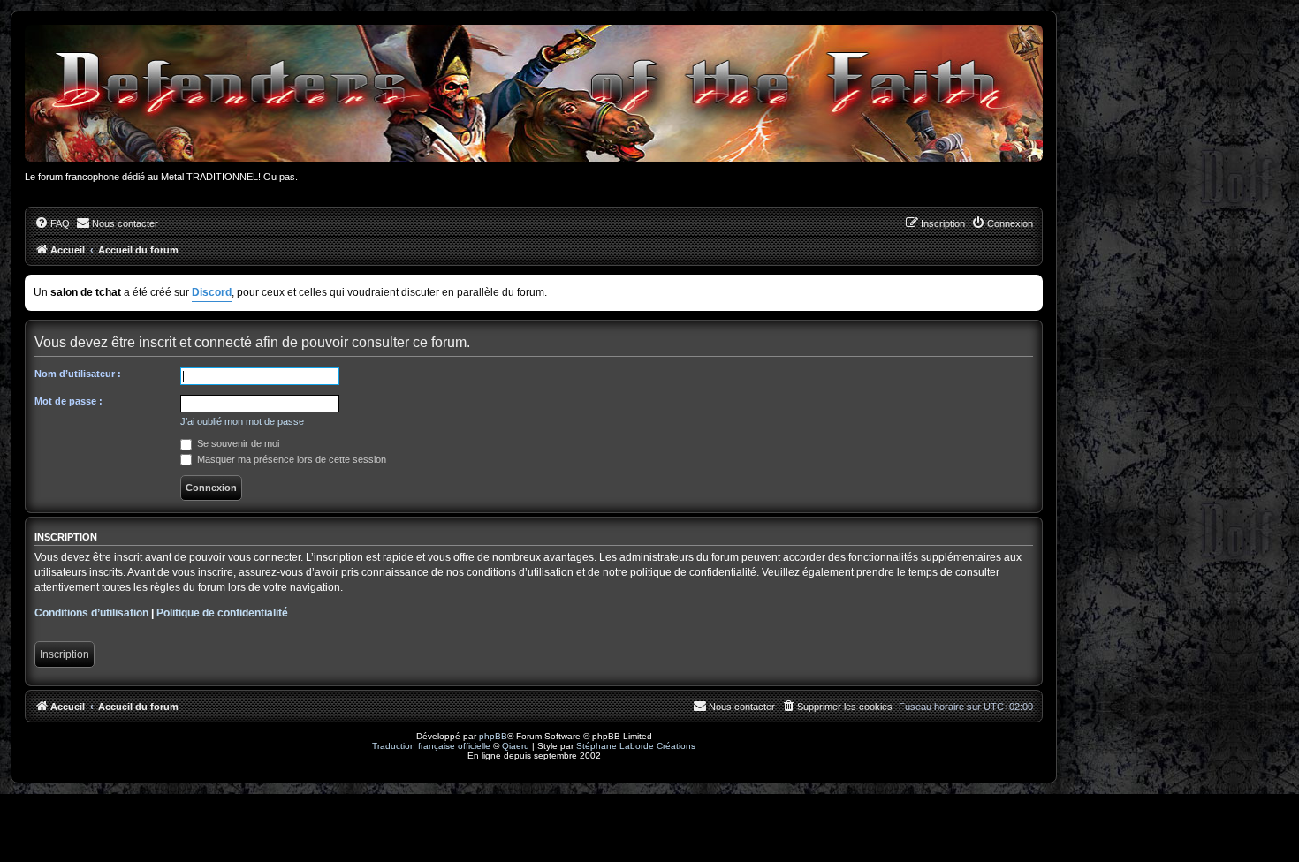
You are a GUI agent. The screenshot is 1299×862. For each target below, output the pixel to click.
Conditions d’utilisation (91, 613)
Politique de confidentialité (222, 613)
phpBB (493, 736)
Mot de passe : (68, 401)
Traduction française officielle (431, 746)
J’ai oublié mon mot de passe (242, 421)
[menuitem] (52, 223)
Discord (212, 292)
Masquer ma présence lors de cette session (290, 459)
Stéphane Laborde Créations (635, 746)
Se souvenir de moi (236, 443)
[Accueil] (534, 93)
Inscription (64, 654)
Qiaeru (515, 746)
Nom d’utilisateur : (77, 373)
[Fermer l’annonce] (1031, 284)
